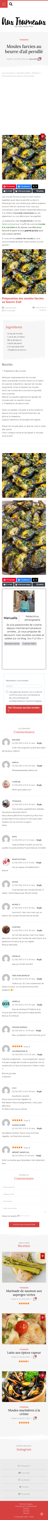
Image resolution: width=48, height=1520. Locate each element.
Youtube (25, 1473)
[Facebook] (7, 657)
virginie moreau (19, 1027)
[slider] (24, 1303)
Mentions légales (26, 1504)
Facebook (24, 1480)
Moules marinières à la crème (24, 1412)
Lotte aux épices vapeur (24, 1352)
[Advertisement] (24, 106)
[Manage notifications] (42, 1514)
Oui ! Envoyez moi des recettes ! (23, 709)
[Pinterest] (32, 657)
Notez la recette (9, 1216)
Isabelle (16, 1001)
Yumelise (16, 782)
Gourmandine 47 (20, 1051)
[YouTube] (40, 657)
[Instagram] (24, 657)
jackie (15, 882)
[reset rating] (18, 1216)
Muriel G (16, 904)
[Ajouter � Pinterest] (43, 137)
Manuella (33, 59)
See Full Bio (34, 638)
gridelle (16, 956)
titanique (16, 801)
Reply (39, 743)
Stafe (31, 1517)
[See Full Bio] (42, 638)
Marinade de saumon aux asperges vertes (24, 1293)
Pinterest (25, 1494)
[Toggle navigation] (4, 4)
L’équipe (26, 1513)
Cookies (26, 1509)
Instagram (24, 1466)
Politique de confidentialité (26, 1506)
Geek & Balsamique (21, 975)
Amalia (15, 762)
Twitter (25, 1487)
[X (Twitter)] (15, 657)
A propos (26, 1511)
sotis (14, 837)
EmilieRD (16, 740)
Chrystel (16, 927)
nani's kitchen (19, 859)
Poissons (24, 40)
